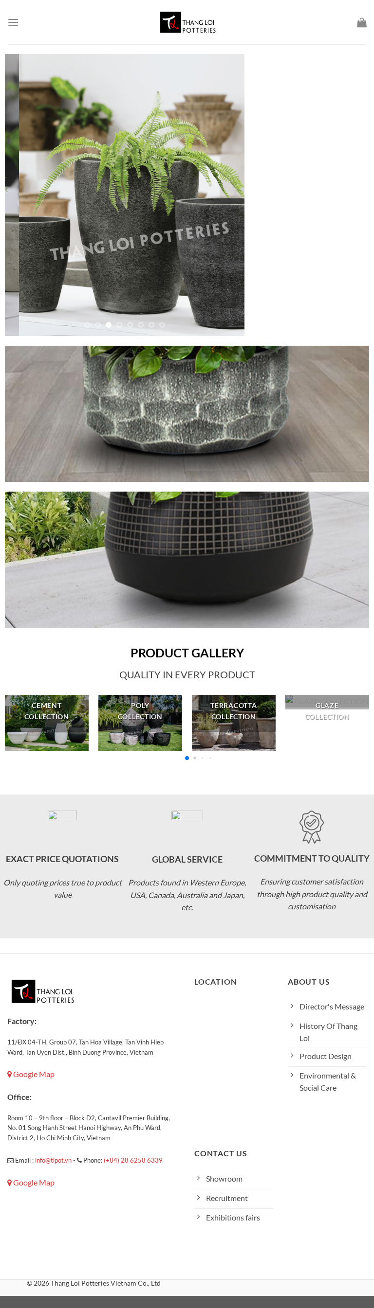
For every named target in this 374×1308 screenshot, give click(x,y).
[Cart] (362, 22)
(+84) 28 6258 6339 (133, 1160)
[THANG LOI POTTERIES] (187, 22)
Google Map (33, 1073)
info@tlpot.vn (53, 1160)
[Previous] (22, 195)
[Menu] (13, 22)
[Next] (227, 195)
